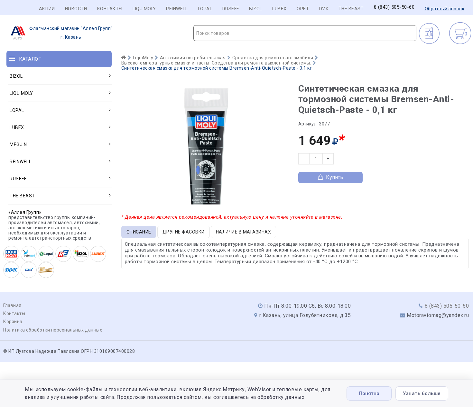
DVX (324, 8)
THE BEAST (351, 8)
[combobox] (304, 33)
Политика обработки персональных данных (52, 330)
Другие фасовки (183, 231)
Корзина (13, 321)
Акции (47, 8)
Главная (12, 305)
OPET (303, 8)
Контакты (110, 8)
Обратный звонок (445, 8)
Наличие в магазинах (243, 231)
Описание (138, 231)
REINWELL (177, 8)
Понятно (369, 393)
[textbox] (305, 33)
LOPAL (205, 8)
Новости (76, 8)
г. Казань (71, 33)
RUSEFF (230, 8)
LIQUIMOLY (144, 8)
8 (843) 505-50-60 (394, 7)
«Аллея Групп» (25, 212)
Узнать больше (422, 393)
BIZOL (255, 8)
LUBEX (279, 8)
